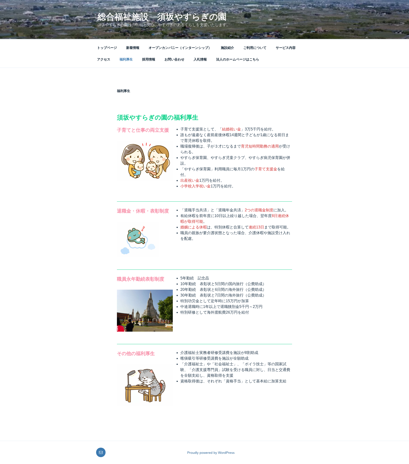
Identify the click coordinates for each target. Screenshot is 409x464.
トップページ (107, 48)
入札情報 (200, 59)
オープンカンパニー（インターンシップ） (180, 48)
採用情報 (148, 59)
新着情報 (132, 48)
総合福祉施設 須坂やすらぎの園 (162, 17)
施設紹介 (227, 48)
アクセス (103, 59)
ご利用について (255, 48)
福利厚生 (126, 59)
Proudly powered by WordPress (211, 453)
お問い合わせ (174, 59)
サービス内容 (286, 48)
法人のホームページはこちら (237, 59)
